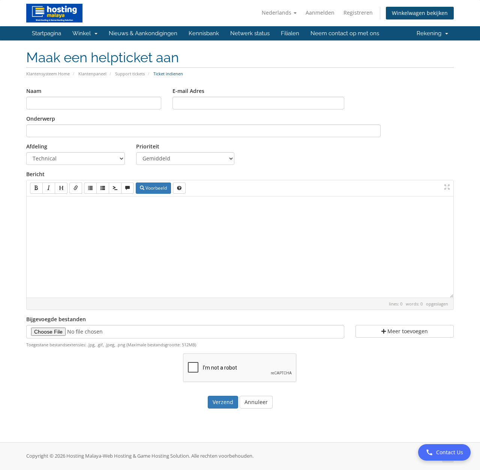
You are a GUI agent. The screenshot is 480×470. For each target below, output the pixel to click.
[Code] (115, 188)
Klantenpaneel (92, 73)
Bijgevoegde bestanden (56, 319)
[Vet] (36, 188)
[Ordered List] (102, 188)
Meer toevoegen (407, 331)
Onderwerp (40, 118)
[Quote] (127, 188)
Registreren (358, 12)
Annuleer (256, 402)
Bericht (35, 174)
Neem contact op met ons (344, 33)
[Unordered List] (90, 188)
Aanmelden (320, 12)
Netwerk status (250, 33)
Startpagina (46, 33)
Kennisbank (204, 33)
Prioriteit (147, 146)
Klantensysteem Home (48, 73)
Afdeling (36, 146)
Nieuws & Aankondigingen (143, 33)
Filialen (290, 33)
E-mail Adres (188, 90)
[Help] (179, 188)
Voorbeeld (155, 188)
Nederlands (277, 12)
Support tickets (130, 73)
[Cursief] (48, 188)
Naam (33, 90)
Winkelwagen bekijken (420, 12)
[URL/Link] (75, 188)
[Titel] (61, 188)
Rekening (430, 33)
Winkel (83, 33)
